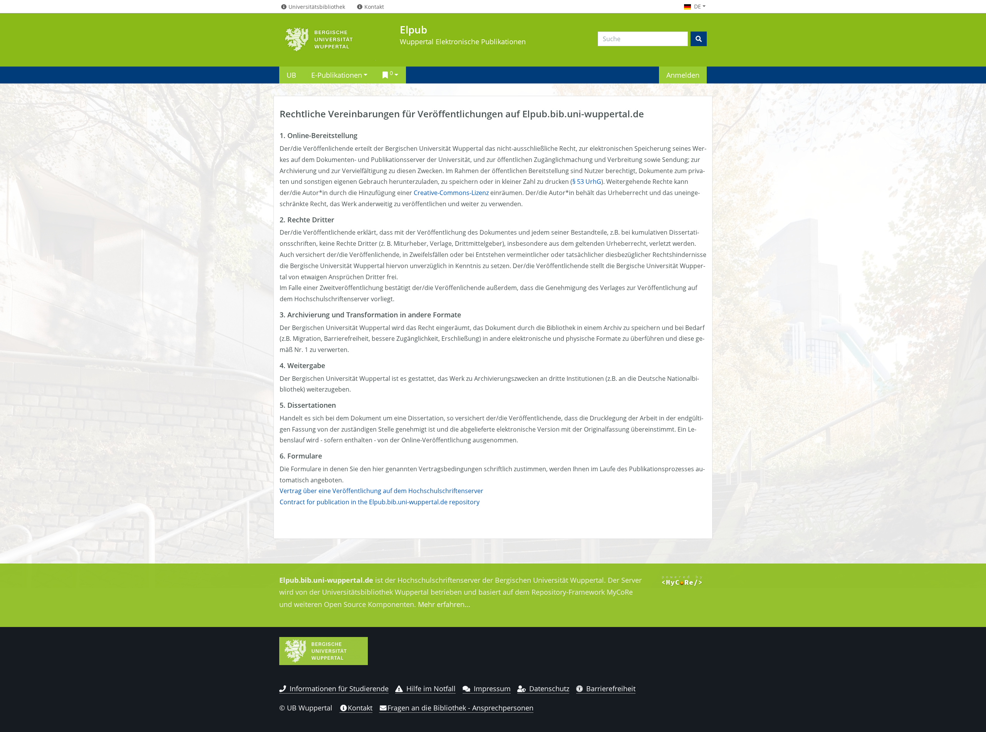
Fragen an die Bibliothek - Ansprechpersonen (460, 707)
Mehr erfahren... (444, 604)
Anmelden (682, 75)
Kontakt (360, 707)
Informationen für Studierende (339, 688)
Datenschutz (549, 688)
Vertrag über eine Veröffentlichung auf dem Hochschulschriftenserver (381, 491)
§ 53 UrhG (586, 181)
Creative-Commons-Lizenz (451, 192)
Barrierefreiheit (611, 688)
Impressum (492, 688)
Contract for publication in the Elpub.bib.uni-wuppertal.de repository (380, 502)
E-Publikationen (336, 75)
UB (291, 75)
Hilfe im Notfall (431, 688)
